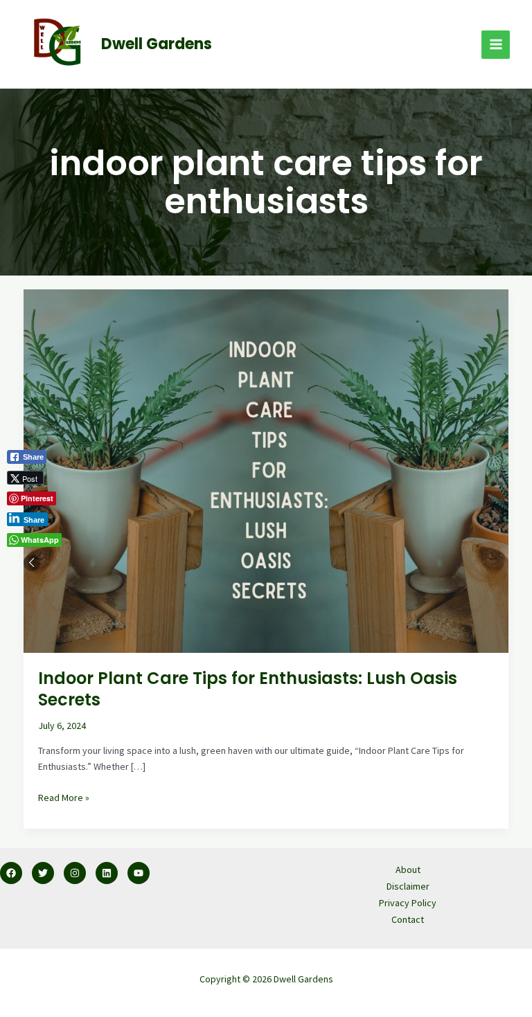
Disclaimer (408, 886)
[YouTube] (138, 873)
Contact (407, 919)
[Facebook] (11, 873)
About (408, 869)
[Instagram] (75, 873)
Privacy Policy (407, 903)
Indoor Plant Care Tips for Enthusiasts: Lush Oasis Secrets (247, 689)
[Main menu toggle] (495, 44)
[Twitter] (43, 873)
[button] (32, 563)
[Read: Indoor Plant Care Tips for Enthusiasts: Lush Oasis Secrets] (266, 470)
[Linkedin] (107, 873)
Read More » (63, 797)
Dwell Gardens (156, 44)
